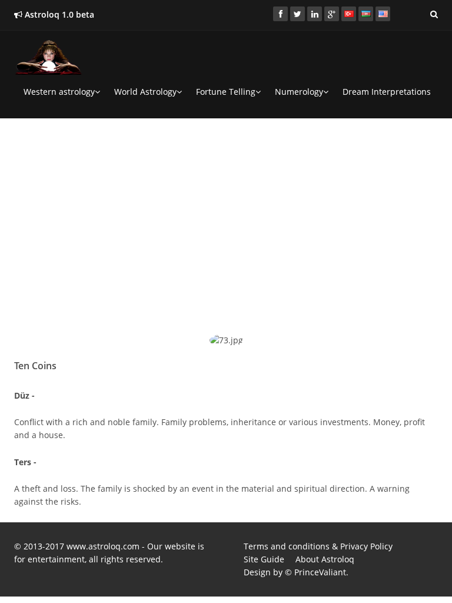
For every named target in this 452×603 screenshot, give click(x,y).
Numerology (299, 91)
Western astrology (59, 91)
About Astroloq (324, 559)
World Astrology (145, 91)
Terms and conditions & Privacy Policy (318, 546)
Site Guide (264, 559)
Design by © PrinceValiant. (296, 572)
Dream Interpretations (387, 91)
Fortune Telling (225, 91)
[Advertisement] (226, 209)
